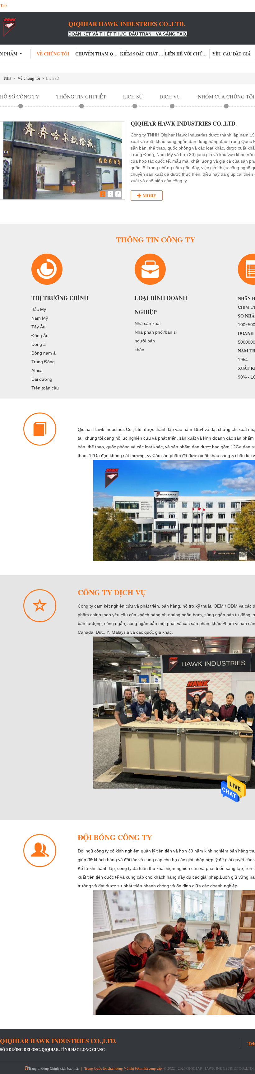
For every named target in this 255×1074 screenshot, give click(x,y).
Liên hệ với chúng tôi (187, 53)
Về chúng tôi (53, 53)
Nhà (7, 78)
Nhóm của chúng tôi (226, 96)
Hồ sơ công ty (19, 96)
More (148, 195)
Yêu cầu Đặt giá (231, 53)
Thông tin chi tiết (81, 96)
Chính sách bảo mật (64, 1068)
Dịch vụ (170, 96)
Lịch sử (132, 96)
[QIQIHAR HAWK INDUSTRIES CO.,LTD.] (34, 27)
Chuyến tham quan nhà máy (97, 53)
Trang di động (38, 1068)
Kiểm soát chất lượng (142, 53)
